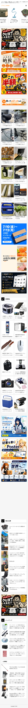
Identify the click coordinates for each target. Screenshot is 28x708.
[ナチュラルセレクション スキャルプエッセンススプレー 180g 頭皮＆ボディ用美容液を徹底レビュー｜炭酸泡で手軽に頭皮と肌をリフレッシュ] (7, 189)
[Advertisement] (14, 502)
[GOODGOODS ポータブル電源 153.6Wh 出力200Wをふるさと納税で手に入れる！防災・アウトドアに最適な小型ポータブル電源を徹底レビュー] (7, 208)
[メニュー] (26, 6)
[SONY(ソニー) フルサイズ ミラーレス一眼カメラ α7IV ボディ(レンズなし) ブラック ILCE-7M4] (7, 381)
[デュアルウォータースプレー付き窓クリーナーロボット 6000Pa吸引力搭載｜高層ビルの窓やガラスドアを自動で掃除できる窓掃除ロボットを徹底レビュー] (20, 170)
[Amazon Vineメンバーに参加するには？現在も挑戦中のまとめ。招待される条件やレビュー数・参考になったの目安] (7, 152)
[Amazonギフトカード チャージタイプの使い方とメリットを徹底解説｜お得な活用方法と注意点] (20, 189)
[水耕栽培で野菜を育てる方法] (20, 208)
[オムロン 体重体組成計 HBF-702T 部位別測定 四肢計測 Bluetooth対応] (20, 363)
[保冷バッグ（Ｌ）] (7, 363)
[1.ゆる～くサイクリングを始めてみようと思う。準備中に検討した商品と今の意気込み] (20, 133)
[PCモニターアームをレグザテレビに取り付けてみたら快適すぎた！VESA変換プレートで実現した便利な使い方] (20, 152)
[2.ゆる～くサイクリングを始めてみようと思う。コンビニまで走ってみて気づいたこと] (7, 133)
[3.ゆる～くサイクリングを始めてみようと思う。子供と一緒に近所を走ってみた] (20, 115)
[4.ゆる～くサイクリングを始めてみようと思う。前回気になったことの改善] (7, 115)
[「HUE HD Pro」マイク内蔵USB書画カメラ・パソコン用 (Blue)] (14, 13)
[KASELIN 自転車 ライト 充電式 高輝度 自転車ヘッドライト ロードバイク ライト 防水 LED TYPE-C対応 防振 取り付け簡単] (20, 400)
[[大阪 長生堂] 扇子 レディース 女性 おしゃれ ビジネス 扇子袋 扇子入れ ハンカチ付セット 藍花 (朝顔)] (20, 381)
